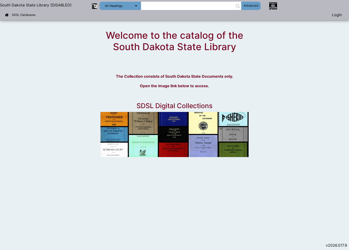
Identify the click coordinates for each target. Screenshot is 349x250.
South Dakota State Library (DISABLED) (36, 5)
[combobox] (188, 6)
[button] (238, 6)
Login (337, 14)
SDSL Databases (24, 15)
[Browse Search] (273, 5)
